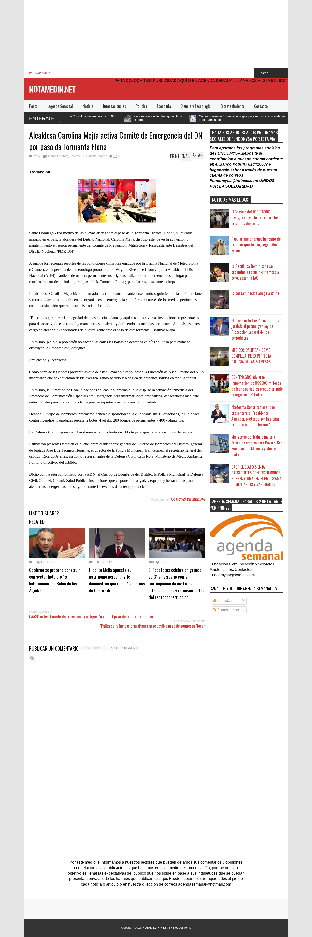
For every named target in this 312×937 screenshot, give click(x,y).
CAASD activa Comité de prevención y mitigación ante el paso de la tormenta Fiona (91, 617)
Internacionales (114, 106)
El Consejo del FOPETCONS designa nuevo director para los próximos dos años (255, 217)
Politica (141, 106)
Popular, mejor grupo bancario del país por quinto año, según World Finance (256, 244)
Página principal (40, 73)
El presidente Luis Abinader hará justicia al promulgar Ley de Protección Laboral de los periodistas (255, 329)
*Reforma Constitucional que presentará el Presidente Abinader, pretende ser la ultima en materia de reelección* (255, 416)
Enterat (51, 156)
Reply (36, 156)
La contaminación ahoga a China (255, 293)
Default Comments (94, 648)
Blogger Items (182, 927)
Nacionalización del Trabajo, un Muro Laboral (118, 118)
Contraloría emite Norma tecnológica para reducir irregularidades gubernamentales (202, 118)
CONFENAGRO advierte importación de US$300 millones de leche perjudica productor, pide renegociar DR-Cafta (257, 386)
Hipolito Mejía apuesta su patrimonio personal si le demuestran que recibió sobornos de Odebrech (117, 580)
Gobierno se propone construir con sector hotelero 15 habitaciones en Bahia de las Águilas (54, 580)
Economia (164, 106)
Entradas (224, 600)
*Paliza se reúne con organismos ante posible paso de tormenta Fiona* (152, 626)
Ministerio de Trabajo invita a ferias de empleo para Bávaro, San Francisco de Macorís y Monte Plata (256, 445)
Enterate (41, 118)
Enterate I (76, 156)
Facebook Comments (124, 648)
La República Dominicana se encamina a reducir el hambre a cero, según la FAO (255, 272)
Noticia (88, 106)
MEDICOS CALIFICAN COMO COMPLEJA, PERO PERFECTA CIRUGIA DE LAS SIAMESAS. (251, 356)
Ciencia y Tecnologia (196, 106)
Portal (34, 106)
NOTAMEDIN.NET (52, 89)
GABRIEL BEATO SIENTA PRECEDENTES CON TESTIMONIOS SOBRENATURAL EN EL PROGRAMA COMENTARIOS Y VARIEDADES (256, 475)
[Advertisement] (156, 34)
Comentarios (227, 610)
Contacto (261, 106)
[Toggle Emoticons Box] (32, 658)
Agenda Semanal (60, 106)
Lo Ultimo (90, 156)
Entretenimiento (232, 106)
